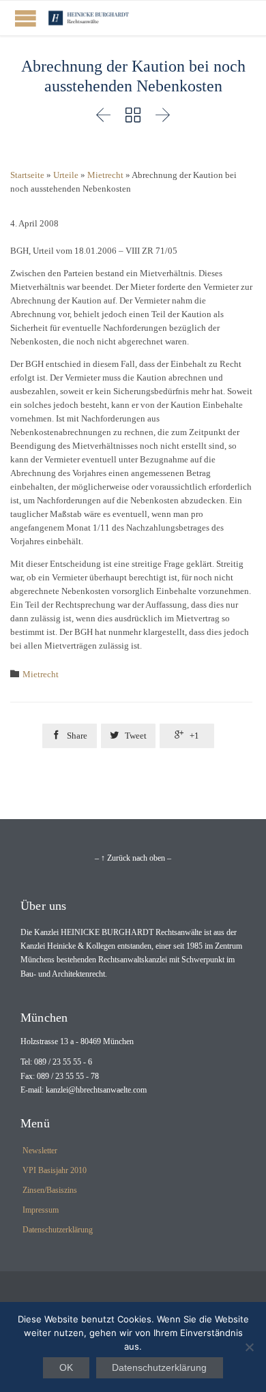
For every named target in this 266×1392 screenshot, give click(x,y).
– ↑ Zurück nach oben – (133, 858)
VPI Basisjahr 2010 (55, 1170)
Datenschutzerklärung (58, 1229)
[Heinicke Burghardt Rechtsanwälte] (89, 18)
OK (66, 1367)
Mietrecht (105, 175)
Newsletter (40, 1150)
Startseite (27, 175)
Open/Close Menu (25, 18)
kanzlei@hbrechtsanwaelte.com (96, 1090)
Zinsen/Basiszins (50, 1190)
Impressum (41, 1210)
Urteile (65, 175)
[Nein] (249, 1347)
